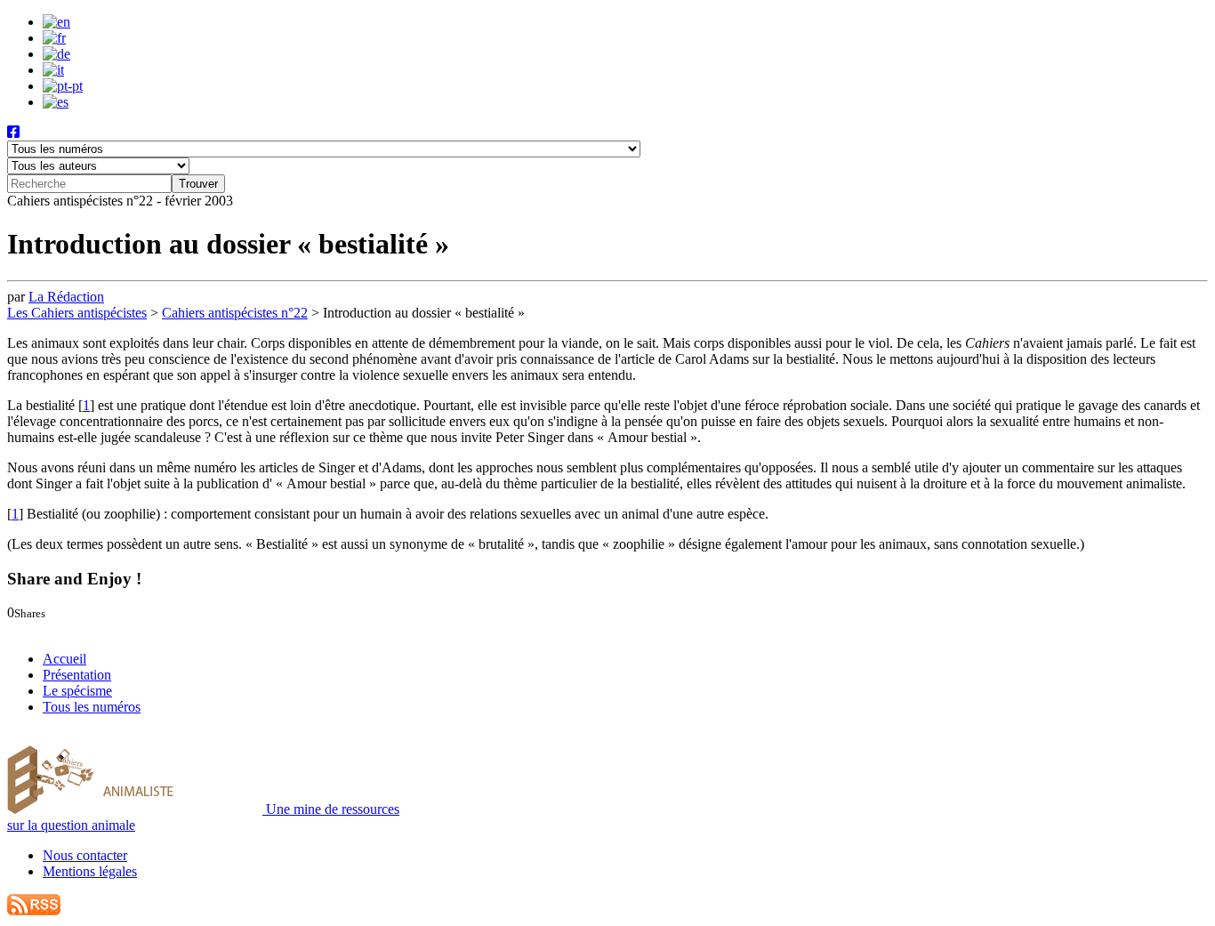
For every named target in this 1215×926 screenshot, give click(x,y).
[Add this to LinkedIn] (50, 628)
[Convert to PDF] (108, 628)
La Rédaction (66, 296)
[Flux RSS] (33, 910)
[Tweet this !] (34, 628)
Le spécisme (77, 690)
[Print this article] (92, 628)
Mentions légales (90, 871)
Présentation (77, 674)
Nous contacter (85, 855)
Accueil (64, 658)
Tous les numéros (92, 706)
